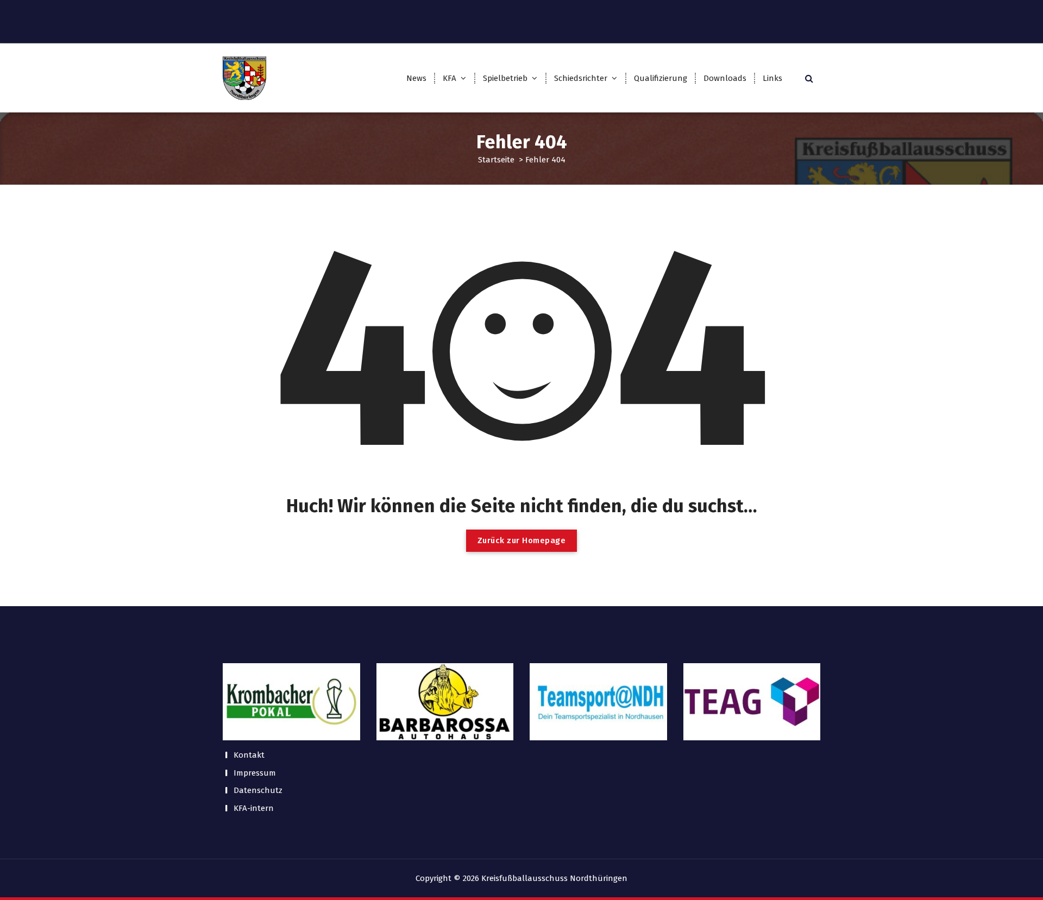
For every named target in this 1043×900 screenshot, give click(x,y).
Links (772, 78)
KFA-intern (254, 808)
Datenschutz (258, 790)
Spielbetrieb (505, 78)
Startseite (496, 160)
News (416, 78)
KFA (449, 78)
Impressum (255, 773)
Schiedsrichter (580, 78)
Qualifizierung (660, 78)
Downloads (724, 78)
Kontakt (249, 755)
